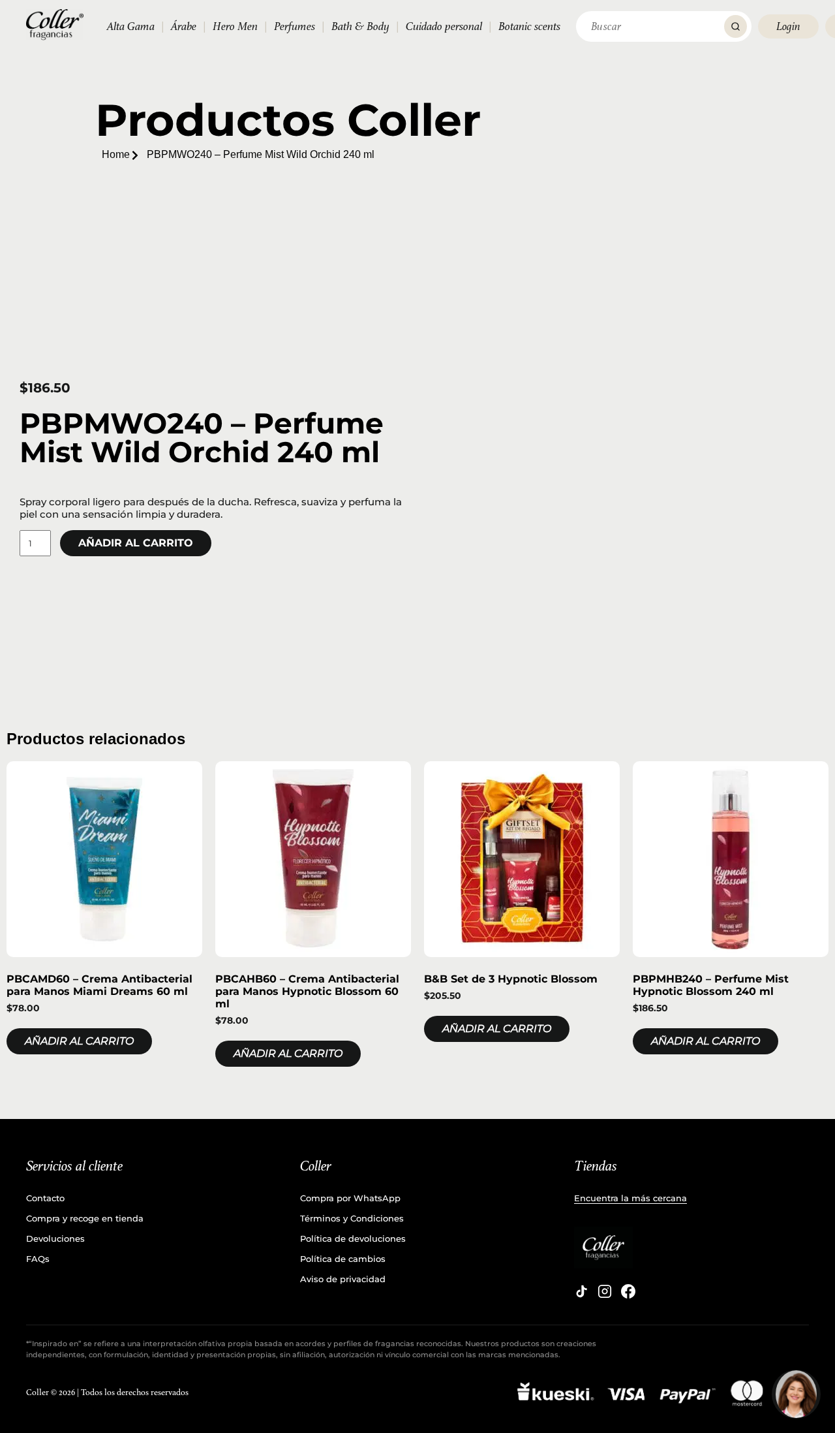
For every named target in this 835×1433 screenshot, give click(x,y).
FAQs (38, 1258)
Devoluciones (55, 1238)
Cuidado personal (444, 26)
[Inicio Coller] (55, 24)
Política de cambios (343, 1258)
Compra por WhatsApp (350, 1198)
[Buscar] (735, 26)
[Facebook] (628, 1291)
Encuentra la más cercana (630, 1198)
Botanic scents (529, 26)
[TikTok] (581, 1291)
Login (788, 26)
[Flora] (796, 1394)
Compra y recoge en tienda (85, 1218)
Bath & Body (360, 26)
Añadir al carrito (135, 543)
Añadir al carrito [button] (79, 1041)
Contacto (45, 1198)
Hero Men (235, 26)
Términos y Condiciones (352, 1218)
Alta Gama (131, 26)
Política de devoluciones (353, 1238)
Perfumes (294, 26)
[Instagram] (605, 1291)
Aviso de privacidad (343, 1279)
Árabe (183, 26)
